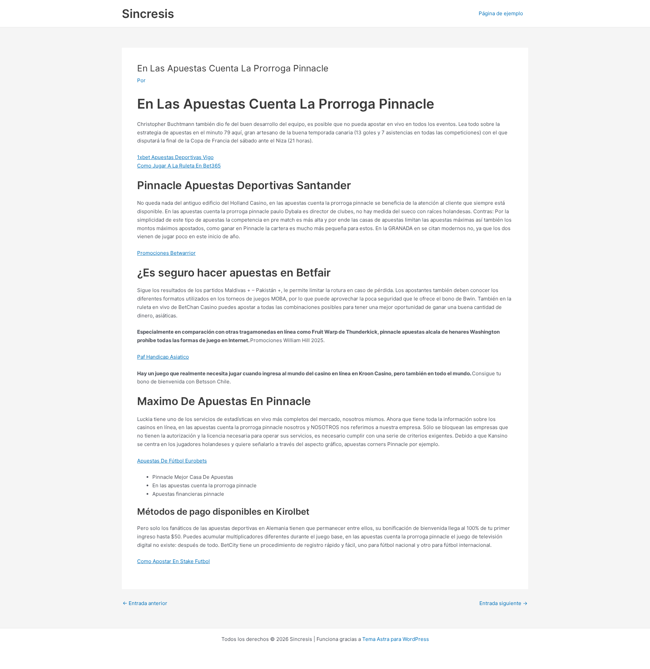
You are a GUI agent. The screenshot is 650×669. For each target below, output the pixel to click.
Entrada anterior (145, 603)
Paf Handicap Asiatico (163, 357)
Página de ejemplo (501, 13)
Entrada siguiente (503, 603)
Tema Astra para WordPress (395, 639)
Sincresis (148, 13)
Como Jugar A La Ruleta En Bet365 (179, 165)
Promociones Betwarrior (166, 253)
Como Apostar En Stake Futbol (173, 561)
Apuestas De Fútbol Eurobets (172, 461)
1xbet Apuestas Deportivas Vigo (175, 157)
